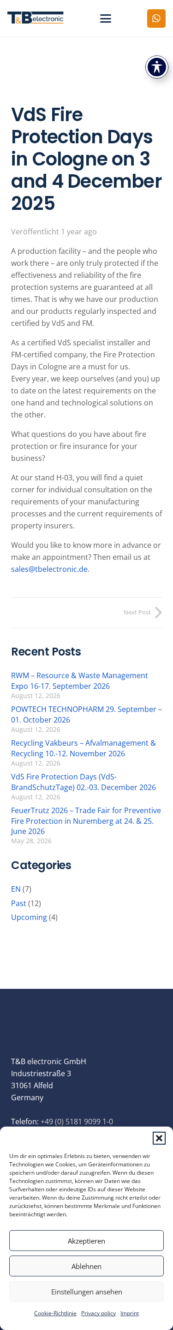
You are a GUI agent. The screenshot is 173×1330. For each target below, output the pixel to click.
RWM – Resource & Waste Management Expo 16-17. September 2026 (79, 680)
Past (18, 903)
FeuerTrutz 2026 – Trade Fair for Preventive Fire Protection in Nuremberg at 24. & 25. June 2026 (86, 820)
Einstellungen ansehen (86, 1291)
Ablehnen (86, 1266)
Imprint (129, 1313)
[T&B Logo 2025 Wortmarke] (35, 18)
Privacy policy (98, 1313)
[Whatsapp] (156, 18)
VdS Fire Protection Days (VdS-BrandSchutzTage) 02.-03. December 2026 (83, 782)
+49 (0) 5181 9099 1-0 (77, 1121)
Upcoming (29, 917)
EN (16, 889)
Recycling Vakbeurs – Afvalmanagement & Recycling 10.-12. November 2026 (83, 748)
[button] (159, 1138)
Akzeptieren (86, 1240)
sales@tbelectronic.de (49, 569)
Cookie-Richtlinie (55, 1313)
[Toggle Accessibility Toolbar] (157, 67)
